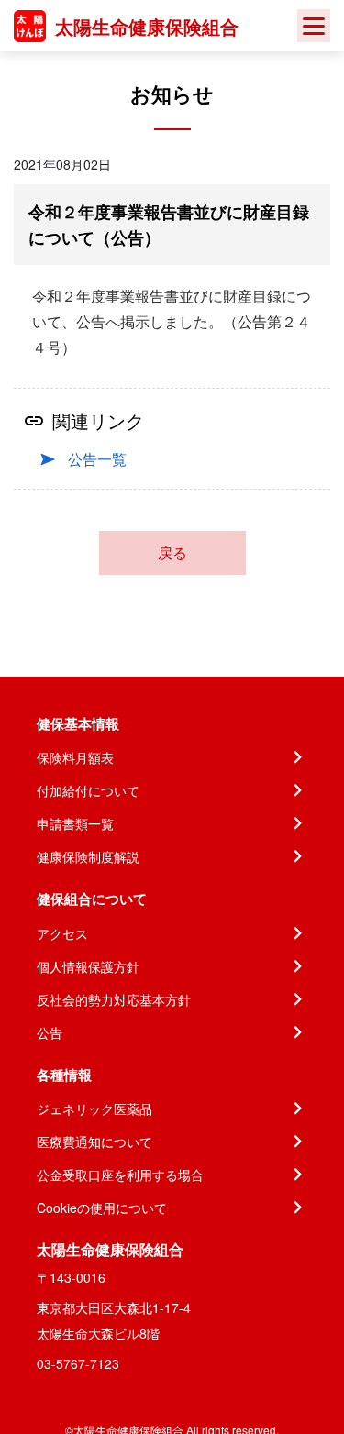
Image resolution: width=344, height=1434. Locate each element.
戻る (172, 552)
